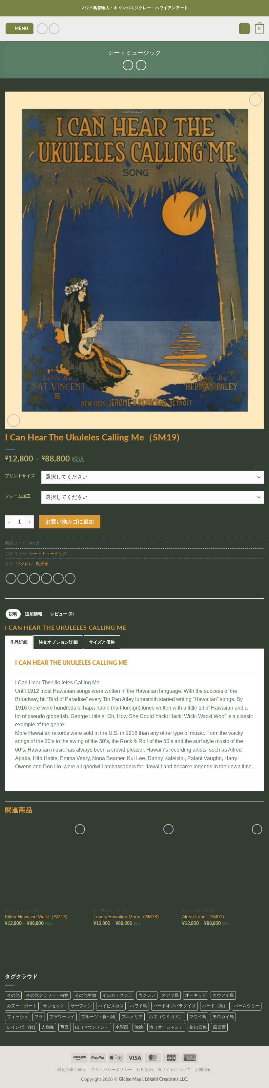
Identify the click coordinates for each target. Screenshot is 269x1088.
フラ (38, 1016)
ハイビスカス (111, 1005)
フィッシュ (17, 1016)
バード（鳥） (215, 1005)
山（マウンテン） (92, 1027)
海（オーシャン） (166, 1027)
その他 (13, 995)
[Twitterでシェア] (34, 578)
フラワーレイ (62, 1016)
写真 (64, 1027)
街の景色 (198, 1027)
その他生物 (85, 995)
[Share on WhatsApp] (11, 578)
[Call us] (54, 28)
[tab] (19, 642)
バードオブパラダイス (174, 1005)
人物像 (47, 1027)
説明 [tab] (13, 614)
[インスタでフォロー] (42, 28)
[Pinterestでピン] (58, 578)
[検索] (244, 28)
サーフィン (81, 1005)
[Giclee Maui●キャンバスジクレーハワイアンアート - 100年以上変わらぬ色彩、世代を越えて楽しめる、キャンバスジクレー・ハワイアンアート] (135, 29)
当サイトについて (174, 1069)
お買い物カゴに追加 (70, 522)
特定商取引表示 (71, 1069)
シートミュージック (134, 52)
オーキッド (195, 995)
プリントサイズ (20, 476)
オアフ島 (170, 995)
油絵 (138, 1027)
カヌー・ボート (22, 1005)
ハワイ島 (138, 1005)
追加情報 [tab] (33, 614)
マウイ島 (197, 1016)
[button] (20, 28)
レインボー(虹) (21, 1027)
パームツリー (246, 1005)
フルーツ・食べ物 (98, 1016)
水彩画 (121, 1027)
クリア (258, 467)
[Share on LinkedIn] (70, 578)
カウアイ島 (223, 995)
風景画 (42, 563)
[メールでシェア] (46, 578)
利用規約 (144, 1069)
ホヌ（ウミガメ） (166, 1016)
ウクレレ (24, 563)
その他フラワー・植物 (47, 995)
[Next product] (128, 65)
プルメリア (132, 1016)
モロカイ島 (223, 1016)
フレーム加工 (18, 496)
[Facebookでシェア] (22, 578)
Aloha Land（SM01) (203, 916)
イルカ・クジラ (117, 995)
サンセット (53, 1005)
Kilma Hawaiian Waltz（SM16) (36, 916)
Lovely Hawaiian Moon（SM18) (126, 916)
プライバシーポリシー (111, 1069)
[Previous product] (141, 65)
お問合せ (203, 1069)
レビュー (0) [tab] (62, 614)
